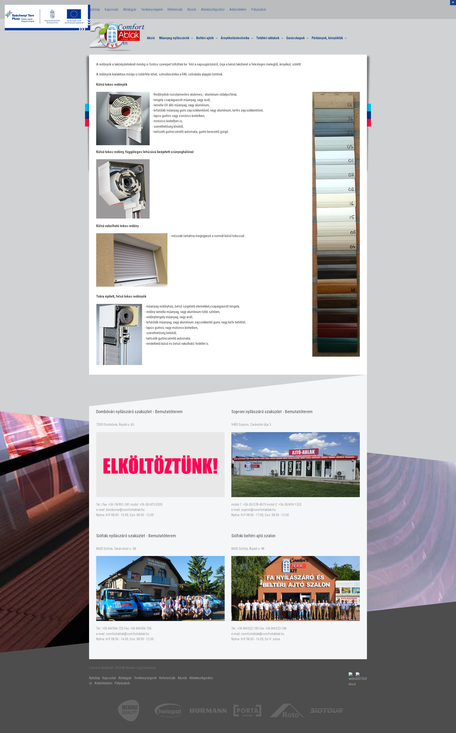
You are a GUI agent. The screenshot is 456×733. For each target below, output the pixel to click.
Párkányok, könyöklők (327, 38)
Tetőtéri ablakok (267, 38)
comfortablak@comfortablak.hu (127, 634)
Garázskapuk (295, 38)
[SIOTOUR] (326, 710)
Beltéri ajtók (205, 38)
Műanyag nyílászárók (174, 38)
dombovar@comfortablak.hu (125, 510)
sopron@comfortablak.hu (258, 510)
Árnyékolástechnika (235, 38)
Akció (151, 38)
